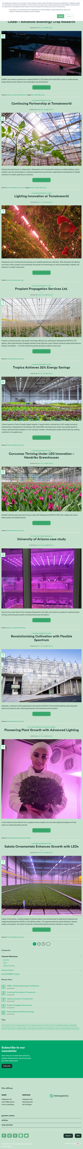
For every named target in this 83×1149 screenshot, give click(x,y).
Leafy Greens (11, 1028)
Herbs (4, 1028)
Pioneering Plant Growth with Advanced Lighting (41, 730)
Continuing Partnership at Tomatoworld (41, 103)
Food (49, 100)
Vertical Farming (50, 727)
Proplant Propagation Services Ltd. (41, 288)
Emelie (50, 27)
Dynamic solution (37, 1025)
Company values (21, 1025)
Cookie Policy (19, 1144)
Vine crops (43, 187)
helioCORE (37, 95)
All (13, 1025)
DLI (33, 95)
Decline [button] (69, 16)
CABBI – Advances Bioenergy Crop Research (41, 21)
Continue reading (41, 87)
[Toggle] (80, 956)
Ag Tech (9, 95)
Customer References (19, 95)
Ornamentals (50, 1028)
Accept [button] (60, 16)
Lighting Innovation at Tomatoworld (41, 196)
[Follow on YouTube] (26, 1136)
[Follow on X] (15, 1136)
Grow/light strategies (61, 1025)
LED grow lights (21, 1028)
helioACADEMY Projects (11, 974)
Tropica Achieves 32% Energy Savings (41, 367)
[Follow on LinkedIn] (21, 1136)
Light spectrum (32, 1028)
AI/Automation (6, 1025)
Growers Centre (7, 970)
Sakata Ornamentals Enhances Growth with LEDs (41, 846)
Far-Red (46, 1025)
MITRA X (32, 187)
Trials (42, 95)
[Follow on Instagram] (9, 1136)
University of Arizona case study (41, 539)
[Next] (48, 944)
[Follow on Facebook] (4, 1136)
